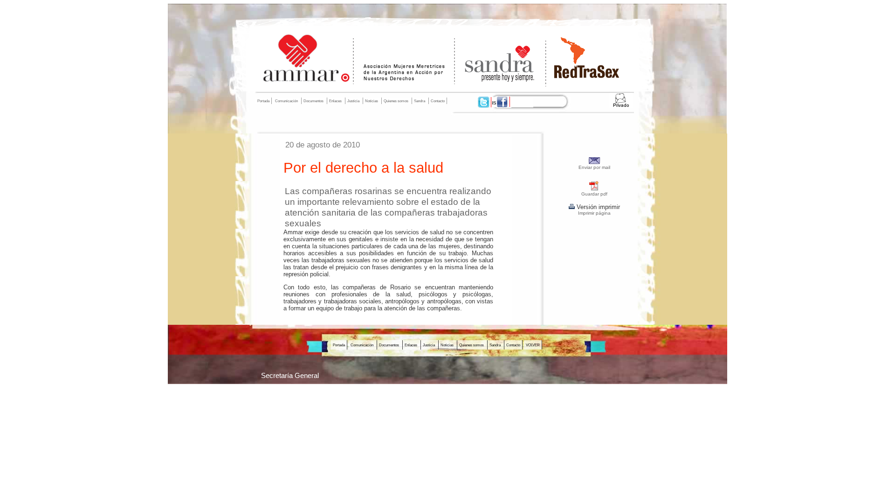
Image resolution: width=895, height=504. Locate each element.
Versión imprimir (597, 206)
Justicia (353, 100)
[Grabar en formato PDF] (594, 189)
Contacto (438, 100)
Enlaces (335, 100)
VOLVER (533, 345)
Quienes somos (396, 100)
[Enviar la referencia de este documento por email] (594, 162)
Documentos (313, 100)
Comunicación (286, 100)
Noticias (371, 100)
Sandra (419, 100)
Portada (263, 100)
